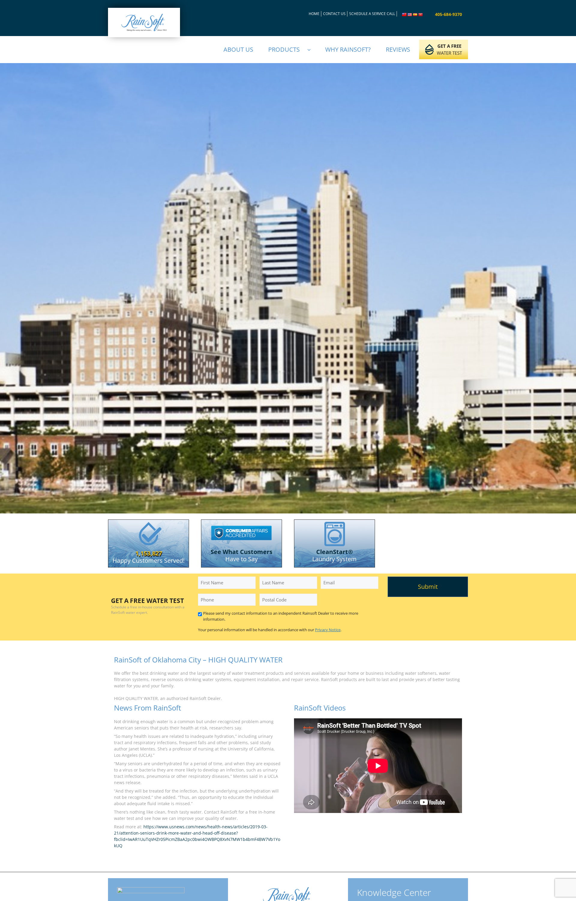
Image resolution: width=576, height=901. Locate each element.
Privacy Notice (327, 629)
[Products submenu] (311, 49)
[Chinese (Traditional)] (404, 15)
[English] (409, 15)
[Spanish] (415, 15)
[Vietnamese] (420, 15)
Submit (428, 587)
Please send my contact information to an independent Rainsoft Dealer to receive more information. (280, 616)
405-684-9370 (448, 14)
